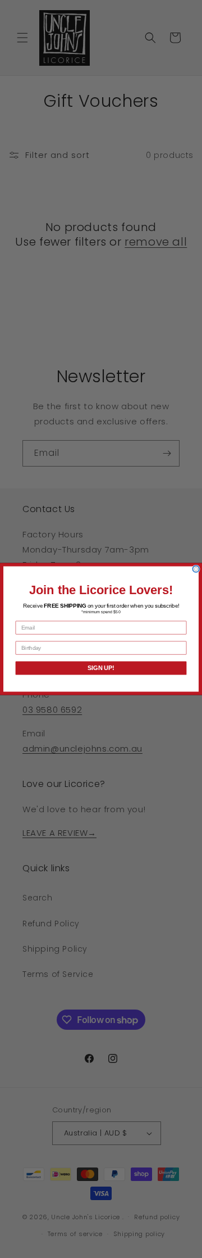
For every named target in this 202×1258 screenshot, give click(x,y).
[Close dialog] (195, 568)
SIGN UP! (101, 668)
